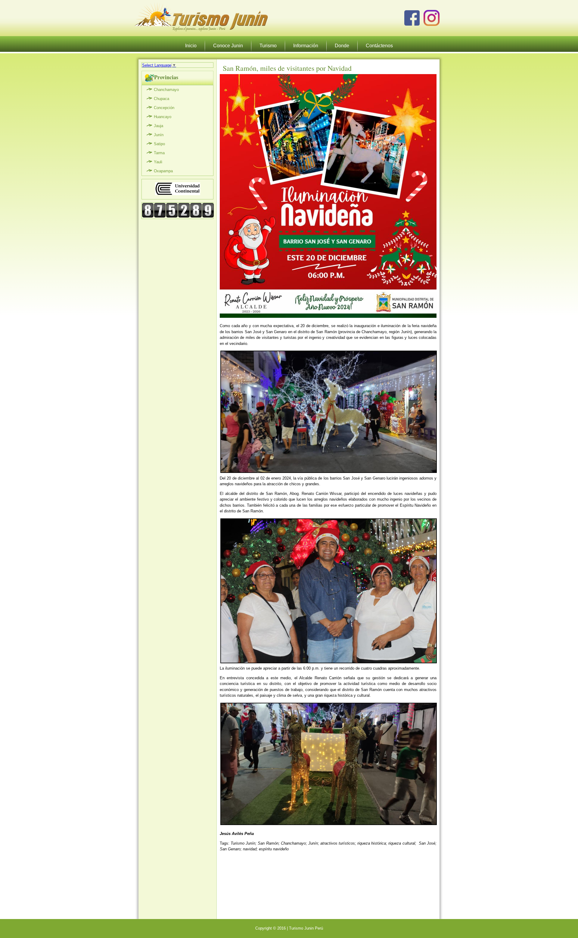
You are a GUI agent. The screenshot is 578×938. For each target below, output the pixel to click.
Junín (158, 135)
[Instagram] (432, 18)
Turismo (268, 45)
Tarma (159, 153)
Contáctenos (379, 45)
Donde (342, 45)
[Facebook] (412, 18)
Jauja (158, 126)
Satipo (159, 144)
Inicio (191, 45)
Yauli (158, 162)
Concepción (164, 107)
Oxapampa (163, 171)
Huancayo (162, 116)
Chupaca (161, 98)
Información (305, 45)
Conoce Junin (228, 45)
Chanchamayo (166, 89)
